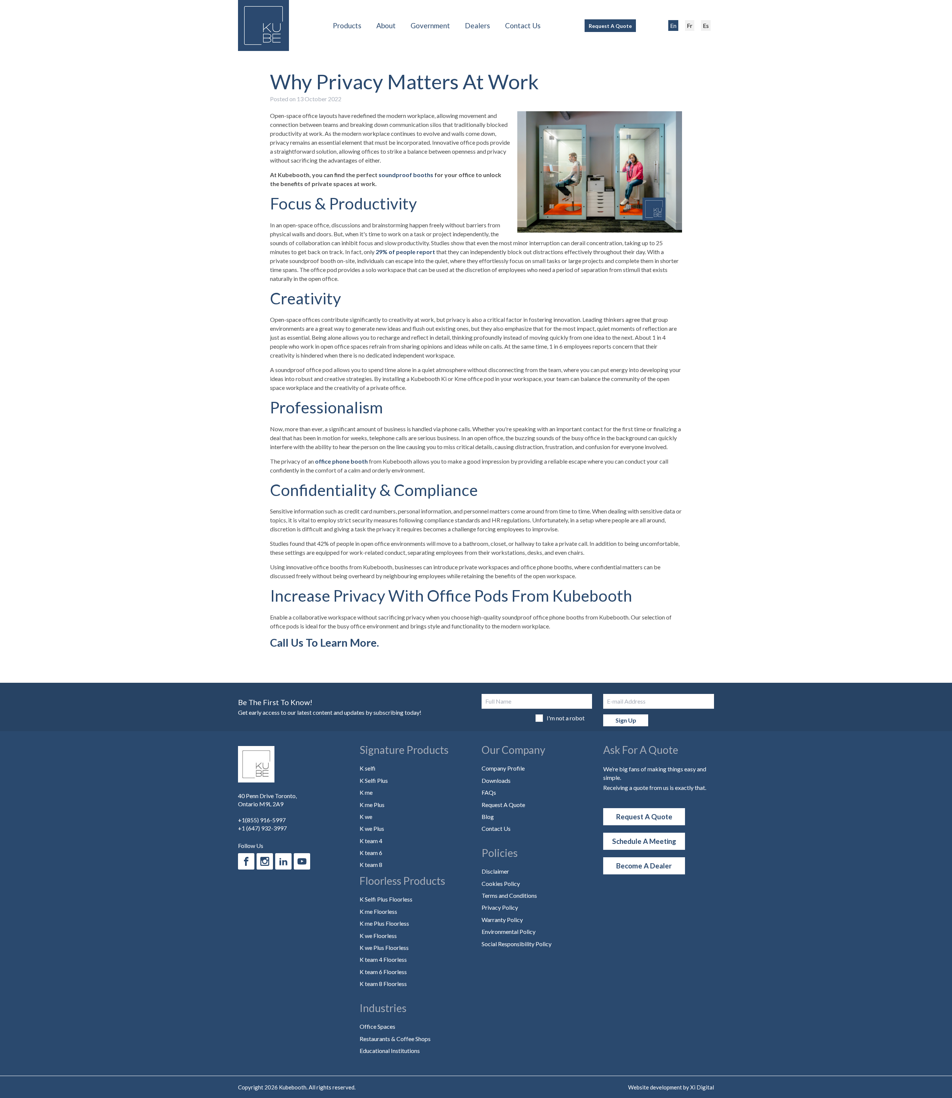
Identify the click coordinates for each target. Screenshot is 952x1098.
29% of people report (405, 251)
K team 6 (371, 852)
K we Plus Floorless (384, 947)
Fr (689, 25)
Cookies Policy (501, 883)
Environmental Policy (509, 931)
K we (366, 816)
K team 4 (371, 840)
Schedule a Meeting (644, 841)
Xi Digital (702, 1087)
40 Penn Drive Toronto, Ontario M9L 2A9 (267, 799)
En (673, 25)
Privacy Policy (500, 907)
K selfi (368, 768)
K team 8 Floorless (383, 983)
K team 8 (371, 864)
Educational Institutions (390, 1050)
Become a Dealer (644, 865)
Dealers (477, 25)
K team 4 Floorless (383, 959)
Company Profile (503, 768)
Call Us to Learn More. (324, 642)
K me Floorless (378, 911)
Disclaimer (495, 871)
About (386, 25)
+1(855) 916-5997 (262, 819)
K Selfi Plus (374, 780)
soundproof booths (406, 174)
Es (706, 25)
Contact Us (523, 25)
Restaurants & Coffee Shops (395, 1038)
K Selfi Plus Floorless (386, 899)
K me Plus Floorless (384, 923)
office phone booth (341, 461)
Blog (488, 816)
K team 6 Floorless (383, 971)
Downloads (496, 780)
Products (347, 25)
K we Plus (372, 828)
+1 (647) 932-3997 (262, 828)
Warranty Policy (502, 919)
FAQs (489, 792)
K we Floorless (378, 935)
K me (366, 792)
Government (430, 25)
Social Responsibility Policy (516, 943)
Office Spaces (377, 1026)
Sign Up (625, 720)
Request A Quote (610, 26)
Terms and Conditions (509, 895)
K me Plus (372, 804)
